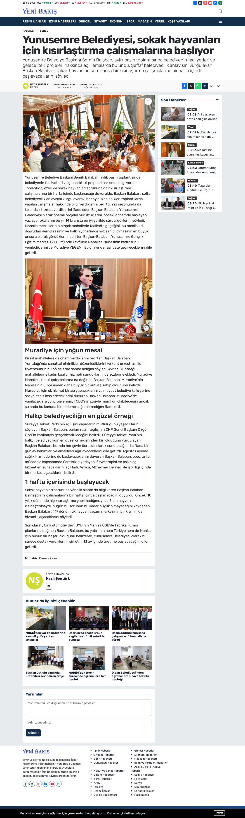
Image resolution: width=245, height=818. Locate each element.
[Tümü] (217, 100)
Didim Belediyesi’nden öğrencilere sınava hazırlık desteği (130, 676)
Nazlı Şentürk (58, 578)
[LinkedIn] (45, 784)
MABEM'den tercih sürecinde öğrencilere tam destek (87, 676)
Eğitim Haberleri (104, 774)
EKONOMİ (116, 21)
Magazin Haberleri (145, 758)
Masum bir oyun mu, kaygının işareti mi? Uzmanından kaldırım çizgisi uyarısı (201, 152)
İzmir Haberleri (103, 750)
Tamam (219, 813)
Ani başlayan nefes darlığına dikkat (202, 117)
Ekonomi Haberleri (145, 754)
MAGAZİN (145, 21)
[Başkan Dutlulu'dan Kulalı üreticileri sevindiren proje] (46, 658)
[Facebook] (26, 784)
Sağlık (191, 109)
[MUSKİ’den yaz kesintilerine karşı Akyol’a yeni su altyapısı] (46, 618)
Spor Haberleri (103, 758)
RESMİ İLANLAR (34, 21)
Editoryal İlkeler (144, 790)
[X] (32, 784)
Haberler (29, 30)
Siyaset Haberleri (104, 754)
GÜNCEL (85, 21)
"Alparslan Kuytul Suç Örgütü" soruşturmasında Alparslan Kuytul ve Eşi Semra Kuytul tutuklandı (202, 188)
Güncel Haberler (144, 750)
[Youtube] (52, 784)
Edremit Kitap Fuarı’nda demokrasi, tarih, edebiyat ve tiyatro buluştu (201, 170)
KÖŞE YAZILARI (179, 21)
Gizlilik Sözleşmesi (105, 794)
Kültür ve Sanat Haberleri (109, 770)
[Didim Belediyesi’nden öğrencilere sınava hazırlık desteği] (132, 658)
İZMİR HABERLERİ (62, 21)
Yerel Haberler (103, 778)
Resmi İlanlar (102, 790)
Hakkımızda (141, 794)
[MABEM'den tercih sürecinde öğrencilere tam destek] (89, 658)
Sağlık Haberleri (144, 774)
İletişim (98, 786)
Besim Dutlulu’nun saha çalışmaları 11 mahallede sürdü (129, 636)
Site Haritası (142, 786)
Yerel (44, 30)
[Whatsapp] (59, 784)
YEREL (160, 21)
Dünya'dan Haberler (106, 762)
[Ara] (220, 11)
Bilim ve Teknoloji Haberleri (151, 762)
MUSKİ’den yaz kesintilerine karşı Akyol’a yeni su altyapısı (45, 636)
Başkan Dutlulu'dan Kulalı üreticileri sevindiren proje (45, 674)
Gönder (33, 732)
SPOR (130, 21)
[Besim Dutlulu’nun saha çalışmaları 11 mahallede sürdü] (132, 618)
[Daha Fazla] (205, 86)
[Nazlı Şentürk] (34, 580)
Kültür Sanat (195, 162)
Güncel (192, 180)
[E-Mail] (49, 587)
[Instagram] (39, 784)
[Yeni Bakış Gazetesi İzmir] (40, 11)
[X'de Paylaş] (191, 86)
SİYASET (100, 21)
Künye (138, 782)
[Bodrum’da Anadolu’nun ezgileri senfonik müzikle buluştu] (89, 618)
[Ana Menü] (220, 21)
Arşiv (97, 782)
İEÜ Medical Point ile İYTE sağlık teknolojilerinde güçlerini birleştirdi (200, 206)
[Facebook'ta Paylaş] (184, 86)
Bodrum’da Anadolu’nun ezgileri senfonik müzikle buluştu (87, 636)
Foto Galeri (141, 778)
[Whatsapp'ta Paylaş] (198, 86)
